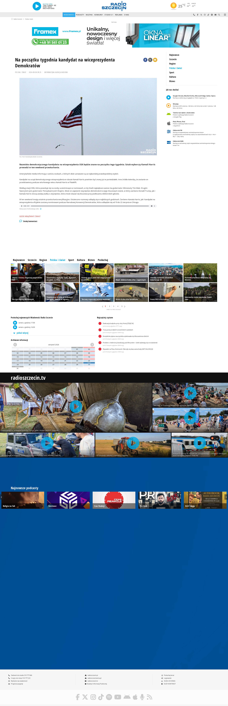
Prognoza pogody (17, 684)
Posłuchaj (103, 260)
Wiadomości (69, 15)
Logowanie (167, 678)
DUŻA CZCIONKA (169, 681)
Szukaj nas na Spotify (212, 14)
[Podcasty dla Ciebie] (142, 694)
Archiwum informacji (19, 340)
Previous (2, 497)
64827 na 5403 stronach (114, 309)
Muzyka (89, 15)
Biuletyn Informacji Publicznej (97, 684)
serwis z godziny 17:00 (26, 323)
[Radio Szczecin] (114, 6)
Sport (171, 72)
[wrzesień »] (87, 344)
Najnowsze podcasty (24, 488)
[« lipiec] (19, 344)
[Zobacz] (114, 35)
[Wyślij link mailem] (155, 60)
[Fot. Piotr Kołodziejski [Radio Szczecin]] (88, 116)
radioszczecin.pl (92, 675)
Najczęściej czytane (105, 317)
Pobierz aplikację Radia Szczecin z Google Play (184, 115)
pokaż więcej (22, 332)
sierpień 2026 (53, 344)
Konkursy (98, 15)
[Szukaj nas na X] (85, 694)
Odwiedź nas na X (201, 14)
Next (226, 497)
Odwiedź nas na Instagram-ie (205, 14)
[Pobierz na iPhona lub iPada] (135, 694)
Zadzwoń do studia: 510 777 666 (21, 675)
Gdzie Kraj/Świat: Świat (30, 216)
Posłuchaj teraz (169, 675)
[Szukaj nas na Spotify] (109, 694)
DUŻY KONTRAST (170, 684)
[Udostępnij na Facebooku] (145, 60)
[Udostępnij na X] (150, 60)
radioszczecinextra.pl (94, 678)
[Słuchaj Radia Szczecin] (37, 6)
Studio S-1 (109, 15)
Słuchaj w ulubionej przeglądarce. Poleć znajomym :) (194, 97)
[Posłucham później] (40, 209)
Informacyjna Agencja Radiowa (56, 72)
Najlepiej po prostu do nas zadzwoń (194, 14)
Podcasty (80, 15)
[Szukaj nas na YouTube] (117, 694)
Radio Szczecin (18, 19)
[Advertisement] (64, 239)
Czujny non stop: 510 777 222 (20, 678)
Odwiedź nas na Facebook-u (197, 14)
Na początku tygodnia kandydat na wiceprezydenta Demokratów (65, 62)
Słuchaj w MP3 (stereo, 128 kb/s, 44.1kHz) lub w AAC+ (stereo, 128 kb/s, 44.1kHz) (194, 106)
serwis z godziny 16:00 (26, 327)
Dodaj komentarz (30, 221)
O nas (126, 15)
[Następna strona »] (124, 306)
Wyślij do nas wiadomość (215, 14)
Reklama (118, 15)
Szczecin (173, 59)
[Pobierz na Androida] (127, 694)
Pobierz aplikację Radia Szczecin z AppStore (183, 124)
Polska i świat (29, 19)
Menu (225, 14)
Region (172, 63)
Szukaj (219, 14)
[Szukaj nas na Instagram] (93, 694)
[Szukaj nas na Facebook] (78, 694)
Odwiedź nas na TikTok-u (208, 14)
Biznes (172, 81)
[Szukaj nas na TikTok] (101, 694)
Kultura (172, 76)
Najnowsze (174, 54)
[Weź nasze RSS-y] (149, 694)
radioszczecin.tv (28, 377)
